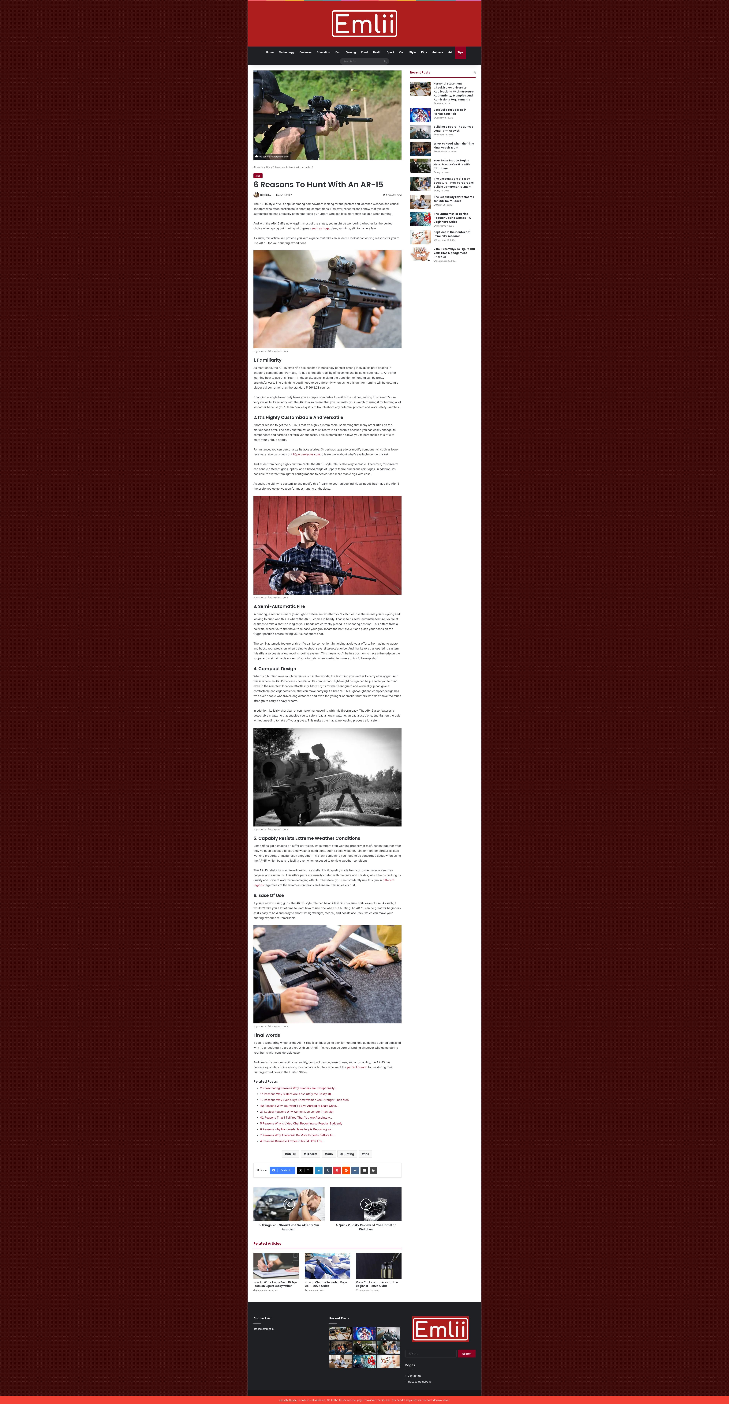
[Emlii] (364, 23)
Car (401, 52)
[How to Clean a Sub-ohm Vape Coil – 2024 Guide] (327, 1266)
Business (306, 52)
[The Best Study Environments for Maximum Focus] (420, 202)
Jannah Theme (288, 1400)
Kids (424, 52)
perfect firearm (357, 1067)
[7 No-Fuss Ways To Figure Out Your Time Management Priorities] (420, 254)
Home (270, 52)
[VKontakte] (355, 1170)
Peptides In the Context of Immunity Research (452, 234)
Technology (286, 52)
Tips (460, 52)
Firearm (311, 1154)
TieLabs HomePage (420, 1381)
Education (323, 52)
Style (412, 52)
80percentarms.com (306, 454)
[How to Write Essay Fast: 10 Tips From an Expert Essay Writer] (276, 1266)
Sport (390, 52)
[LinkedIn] (319, 1170)
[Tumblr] (328, 1170)
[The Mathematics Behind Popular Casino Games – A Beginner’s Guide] (420, 219)
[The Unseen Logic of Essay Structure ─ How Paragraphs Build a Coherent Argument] (420, 184)
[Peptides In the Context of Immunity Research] (420, 237)
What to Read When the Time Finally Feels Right (454, 145)
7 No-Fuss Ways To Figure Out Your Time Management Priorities (454, 253)
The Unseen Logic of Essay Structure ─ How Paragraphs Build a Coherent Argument (454, 183)
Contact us (414, 1375)
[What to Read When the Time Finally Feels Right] (420, 149)
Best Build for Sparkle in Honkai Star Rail (450, 112)
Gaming (351, 52)
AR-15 (291, 1154)
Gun (330, 1154)
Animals (437, 52)
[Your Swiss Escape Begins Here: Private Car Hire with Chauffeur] (420, 166)
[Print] (373, 1170)
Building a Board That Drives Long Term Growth (453, 129)
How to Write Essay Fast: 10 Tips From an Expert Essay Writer (275, 1284)
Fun (337, 52)
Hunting (348, 1154)
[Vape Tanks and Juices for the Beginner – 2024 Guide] (379, 1266)
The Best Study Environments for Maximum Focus (454, 199)
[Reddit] (346, 1170)
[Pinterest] (337, 1170)
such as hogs (320, 228)
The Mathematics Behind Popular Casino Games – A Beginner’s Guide (452, 218)
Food (364, 52)
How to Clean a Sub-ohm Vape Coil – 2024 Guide (326, 1284)
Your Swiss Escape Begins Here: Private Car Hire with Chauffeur (452, 164)
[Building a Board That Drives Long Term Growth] (420, 132)
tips (366, 1154)
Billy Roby (265, 195)
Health (377, 52)
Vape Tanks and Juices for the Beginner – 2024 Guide (377, 1284)
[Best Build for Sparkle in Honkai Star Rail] (420, 115)
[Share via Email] (364, 1170)
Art (450, 52)
